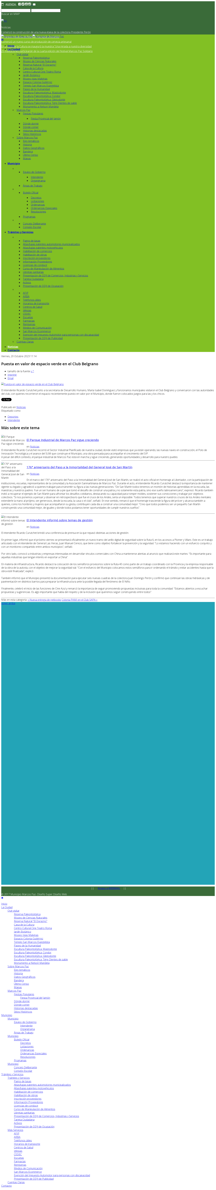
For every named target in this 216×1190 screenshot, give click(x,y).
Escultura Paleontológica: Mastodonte (44, 92)
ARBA (26, 296)
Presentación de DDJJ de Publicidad (43, 338)
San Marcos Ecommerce (37, 331)
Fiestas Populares (33, 113)
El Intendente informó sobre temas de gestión (60, 520)
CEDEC (27, 314)
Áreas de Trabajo (32, 185)
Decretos (36, 197)
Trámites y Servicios (20, 232)
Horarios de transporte (36, 303)
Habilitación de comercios (37, 251)
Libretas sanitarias (33, 272)
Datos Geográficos (33, 148)
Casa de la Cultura (33, 68)
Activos (27, 282)
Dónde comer (31, 127)
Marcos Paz (23, 110)
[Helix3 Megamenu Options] (2, 39)
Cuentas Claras (25, 341)
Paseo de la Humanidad (36, 89)
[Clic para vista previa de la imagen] (32, 384)
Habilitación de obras (35, 254)
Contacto (13, 350)
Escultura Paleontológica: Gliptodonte (44, 99)
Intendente (37, 177)
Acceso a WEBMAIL (109, 888)
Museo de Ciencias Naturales (39, 61)
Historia (27, 144)
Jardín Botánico (31, 75)
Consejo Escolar (32, 227)
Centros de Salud (32, 307)
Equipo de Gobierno (34, 172)
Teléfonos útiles (32, 300)
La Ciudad (14, 49)
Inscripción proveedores (36, 258)
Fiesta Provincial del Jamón (46, 118)
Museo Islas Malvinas (35, 78)
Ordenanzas (38, 204)
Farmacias (29, 321)
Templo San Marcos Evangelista (41, 85)
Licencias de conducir (35, 265)
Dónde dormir (31, 123)
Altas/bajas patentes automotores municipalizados (51, 244)
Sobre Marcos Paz (27, 137)
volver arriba (8, 603)
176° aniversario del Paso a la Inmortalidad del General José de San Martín (79, 467)
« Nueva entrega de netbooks (44, 599)
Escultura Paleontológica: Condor (41, 96)
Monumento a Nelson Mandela (41, 106)
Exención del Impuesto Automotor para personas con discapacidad (61, 334)
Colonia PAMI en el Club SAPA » (79, 599)
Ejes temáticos (31, 141)
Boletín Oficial (30, 192)
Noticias (13, 346)
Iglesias (27, 310)
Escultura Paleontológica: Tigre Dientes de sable (50, 103)
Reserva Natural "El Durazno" (39, 64)
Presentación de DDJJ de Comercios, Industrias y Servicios (55, 275)
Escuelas (28, 317)
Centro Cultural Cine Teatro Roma (42, 71)
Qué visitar (22, 54)
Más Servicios (15, 1130)
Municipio (14, 163)
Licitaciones (37, 201)
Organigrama (38, 180)
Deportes (13, 416)
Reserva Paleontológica (36, 58)
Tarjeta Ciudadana (33, 279)
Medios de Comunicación (37, 327)
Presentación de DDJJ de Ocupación (43, 286)
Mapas (27, 158)
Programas (29, 216)
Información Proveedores (37, 261)
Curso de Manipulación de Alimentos (43, 268)
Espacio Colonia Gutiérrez (37, 82)
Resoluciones (38, 211)
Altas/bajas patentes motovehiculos (43, 247)
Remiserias (29, 324)
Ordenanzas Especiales (44, 208)
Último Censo (30, 155)
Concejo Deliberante (34, 223)
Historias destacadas (35, 130)
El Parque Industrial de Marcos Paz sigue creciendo (63, 440)
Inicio (11, 45)
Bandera (28, 151)
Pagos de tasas (31, 240)
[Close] (2, 897)
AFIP (25, 293)
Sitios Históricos (32, 134)
